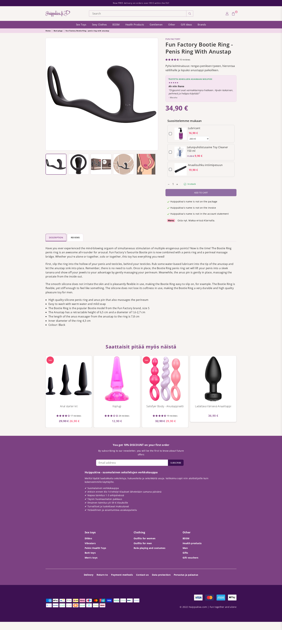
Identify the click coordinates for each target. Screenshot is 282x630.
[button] (172, 59)
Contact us (142, 574)
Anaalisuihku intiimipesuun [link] (205, 165)
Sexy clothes (99, 24)
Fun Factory (172, 39)
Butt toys (90, 552)
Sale (50, 360)
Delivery (89, 574)
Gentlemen (156, 24)
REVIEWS (75, 237)
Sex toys (81, 24)
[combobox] (137, 13)
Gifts (185, 552)
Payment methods (122, 574)
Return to (102, 574)
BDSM (115, 24)
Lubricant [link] (194, 128)
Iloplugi (116, 406)
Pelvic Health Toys (95, 548)
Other (171, 24)
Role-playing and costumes (149, 548)
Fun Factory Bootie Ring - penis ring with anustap (87, 31)
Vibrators (90, 543)
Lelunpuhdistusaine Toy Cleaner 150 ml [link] (207, 149)
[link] (180, 133)
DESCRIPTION (56, 237)
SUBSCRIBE (175, 462)
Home (48, 31)
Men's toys (91, 557)
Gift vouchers (190, 557)
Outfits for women (144, 538)
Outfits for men (143, 543)
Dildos (88, 538)
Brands (202, 24)
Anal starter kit (69, 406)
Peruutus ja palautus (186, 574)
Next (154, 94)
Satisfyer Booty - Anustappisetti (165, 406)
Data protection (161, 574)
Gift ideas (186, 24)
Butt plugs (58, 31)
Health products (134, 24)
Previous (49, 94)
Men (185, 548)
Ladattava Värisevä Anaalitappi (213, 406)
